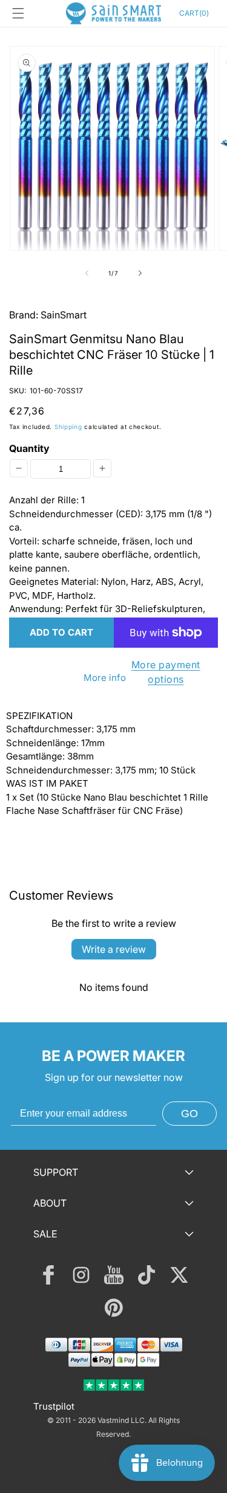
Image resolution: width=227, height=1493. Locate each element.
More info (105, 677)
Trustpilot (53, 1406)
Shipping (68, 426)
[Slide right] (140, 273)
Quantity (29, 448)
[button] (18, 13)
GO (189, 1114)
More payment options (165, 672)
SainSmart (64, 315)
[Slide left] (87, 273)
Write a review (114, 949)
